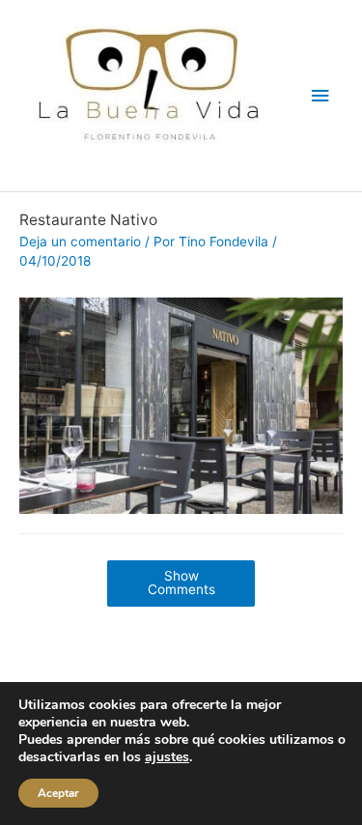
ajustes (167, 757)
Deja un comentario (80, 241)
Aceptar (58, 793)
